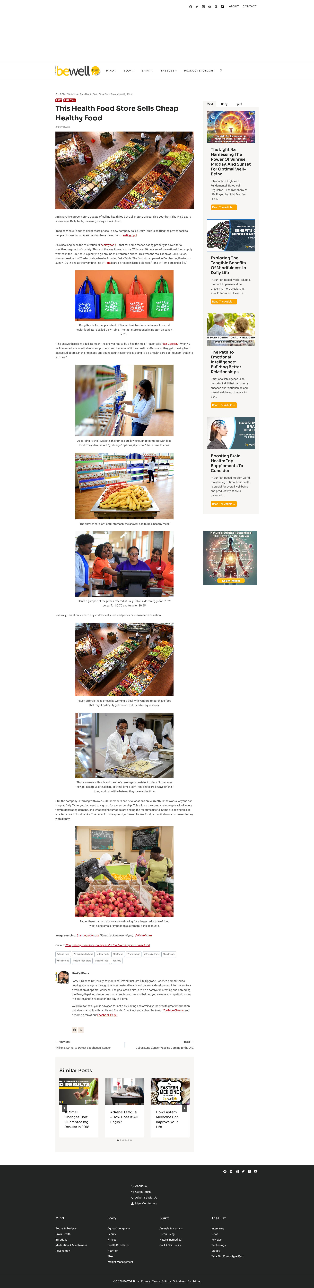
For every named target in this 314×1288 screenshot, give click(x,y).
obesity (117, 960)
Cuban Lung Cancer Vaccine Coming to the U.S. (164, 1045)
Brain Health (62, 1234)
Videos (215, 1251)
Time (108, 263)
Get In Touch (143, 1192)
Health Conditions (118, 1245)
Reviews (216, 1240)
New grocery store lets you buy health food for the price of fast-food (107, 945)
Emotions (61, 1240)
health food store (82, 960)
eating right (130, 235)
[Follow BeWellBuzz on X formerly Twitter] (81, 1030)
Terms (156, 1281)
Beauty (111, 1234)
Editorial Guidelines (174, 1281)
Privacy (145, 1281)
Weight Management (120, 1262)
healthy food (108, 245)
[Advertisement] (157, 38)
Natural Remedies (170, 1240)
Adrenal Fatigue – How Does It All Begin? (124, 1117)
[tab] (118, 1140)
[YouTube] (210, 6)
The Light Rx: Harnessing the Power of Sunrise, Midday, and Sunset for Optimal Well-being (231, 162)
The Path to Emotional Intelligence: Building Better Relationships (226, 362)
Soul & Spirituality (170, 1245)
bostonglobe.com (88, 935)
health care (169, 954)
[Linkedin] (231, 1171)
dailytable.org (143, 935)
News (214, 1234)
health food (63, 960)
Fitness (111, 1240)
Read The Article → (224, 207)
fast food (118, 954)
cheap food (63, 954)
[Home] (56, 94)
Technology (218, 1245)
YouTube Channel (173, 1010)
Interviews (217, 1228)
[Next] (184, 1108)
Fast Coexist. (170, 344)
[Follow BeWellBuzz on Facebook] (74, 1030)
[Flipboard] (222, 6)
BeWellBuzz (64, 127)
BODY (58, 100)
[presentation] (78, 1091)
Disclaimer (194, 1281)
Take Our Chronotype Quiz (227, 1256)
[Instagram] (203, 6)
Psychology (62, 1251)
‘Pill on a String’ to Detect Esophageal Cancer (83, 1045)
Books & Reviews (66, 1228)
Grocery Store (151, 954)
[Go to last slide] (64, 1108)
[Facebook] (190, 6)
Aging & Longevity (118, 1228)
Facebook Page (107, 1015)
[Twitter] (197, 6)
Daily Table (103, 954)
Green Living (167, 1234)
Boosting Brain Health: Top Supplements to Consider (227, 463)
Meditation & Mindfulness (71, 1245)
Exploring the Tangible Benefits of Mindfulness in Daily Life (228, 265)
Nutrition (69, 100)
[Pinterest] (216, 6)
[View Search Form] (221, 70)
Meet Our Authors (146, 1203)
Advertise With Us (146, 1198)
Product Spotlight (199, 70)
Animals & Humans (171, 1228)
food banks (133, 954)
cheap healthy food (83, 954)
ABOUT (234, 6)
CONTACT (250, 6)
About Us (141, 1186)
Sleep (110, 1256)
